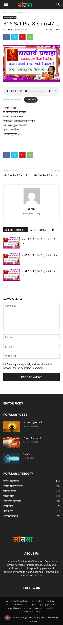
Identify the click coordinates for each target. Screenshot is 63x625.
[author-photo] (32, 204)
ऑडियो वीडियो (16, 604)
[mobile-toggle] (5, 4)
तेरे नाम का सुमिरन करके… (33, 422)
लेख (6, 604)
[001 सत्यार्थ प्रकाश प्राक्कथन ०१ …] (11, 242)
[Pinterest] (22, 37)
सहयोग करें (38, 608)
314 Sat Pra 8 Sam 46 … (46, 175)
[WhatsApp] (30, 37)
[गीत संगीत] (11, 458)
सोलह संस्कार (50, 601)
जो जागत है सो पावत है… (33, 438)
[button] (58, 4)
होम (7, 601)
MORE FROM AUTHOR (42, 230)
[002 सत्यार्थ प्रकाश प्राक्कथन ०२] (11, 259)
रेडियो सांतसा (28, 611)
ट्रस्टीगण (27, 608)
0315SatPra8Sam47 (13, 99)
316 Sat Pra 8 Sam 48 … (16, 175)
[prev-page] (5, 287)
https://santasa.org (31, 213)
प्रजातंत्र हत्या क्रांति (47, 604)
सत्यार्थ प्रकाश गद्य (19, 12)
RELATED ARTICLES (15, 230)
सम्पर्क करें (49, 608)
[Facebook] (6, 37)
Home (6, 12)
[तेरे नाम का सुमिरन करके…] (11, 426)
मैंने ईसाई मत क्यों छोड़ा (19, 601)
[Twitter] (14, 37)
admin (9, 29)
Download (31, 99)
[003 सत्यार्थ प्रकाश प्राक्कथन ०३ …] (11, 275)
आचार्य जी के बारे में (14, 608)
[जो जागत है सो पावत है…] (11, 442)
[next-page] (11, 287)
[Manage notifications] (7, 617)
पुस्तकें (34, 604)
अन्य (38, 611)
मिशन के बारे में (36, 601)
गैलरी (27, 604)
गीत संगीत (27, 454)
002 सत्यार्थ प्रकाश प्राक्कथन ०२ (39, 255)
